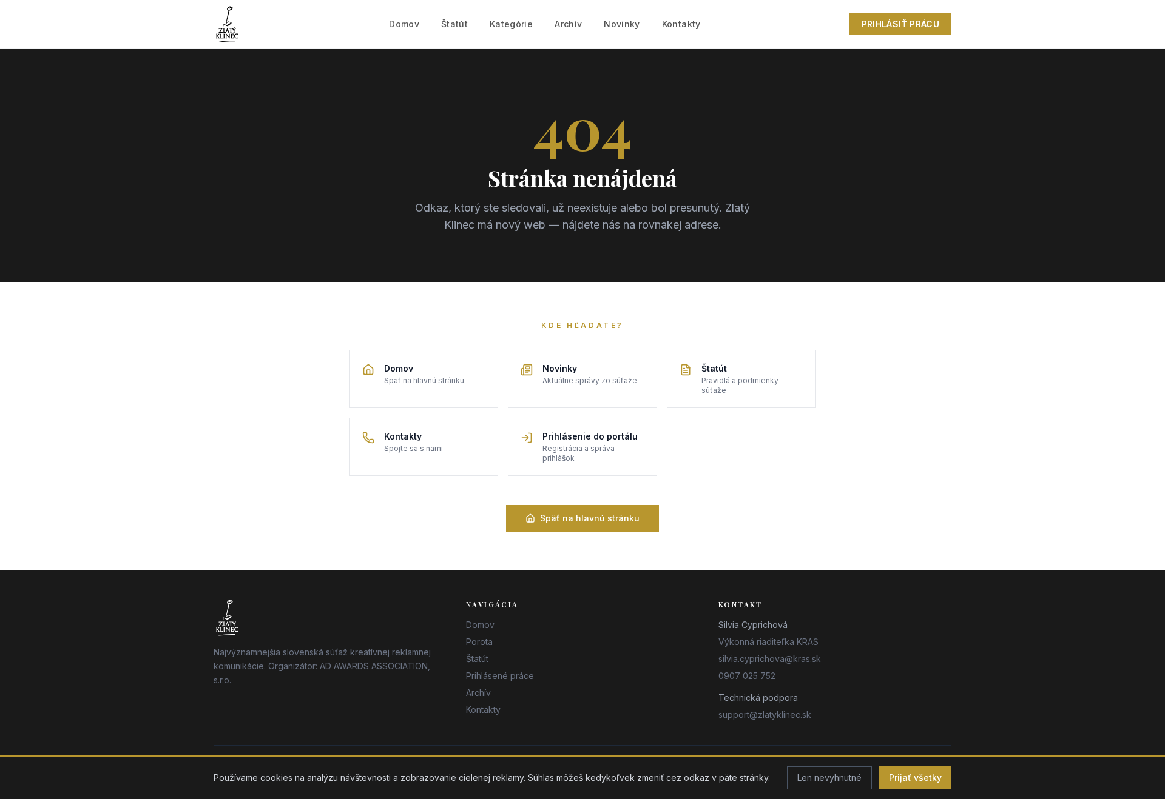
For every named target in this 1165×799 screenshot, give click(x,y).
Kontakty (681, 24)
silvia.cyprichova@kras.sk (769, 659)
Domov (404, 24)
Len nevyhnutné (829, 777)
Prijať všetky (915, 777)
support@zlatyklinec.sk (764, 714)
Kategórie (511, 24)
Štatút (454, 24)
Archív (568, 24)
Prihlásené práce (500, 675)
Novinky (622, 24)
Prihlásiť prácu (900, 24)
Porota (479, 642)
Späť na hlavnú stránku (590, 518)
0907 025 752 (746, 675)
